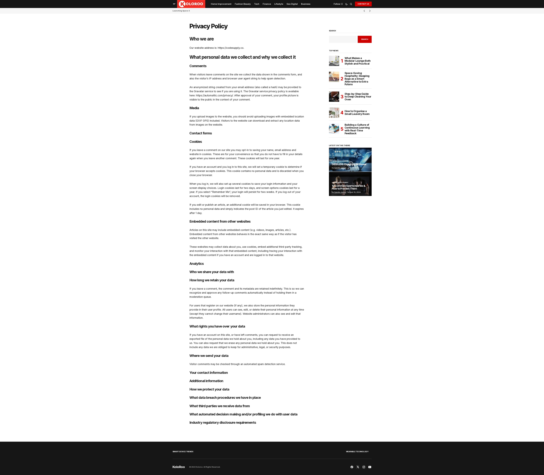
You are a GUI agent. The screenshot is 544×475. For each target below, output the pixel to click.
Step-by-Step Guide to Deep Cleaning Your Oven (358, 96)
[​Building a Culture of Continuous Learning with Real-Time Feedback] (334, 128)
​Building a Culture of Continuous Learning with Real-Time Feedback (357, 129)
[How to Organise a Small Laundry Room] (334, 112)
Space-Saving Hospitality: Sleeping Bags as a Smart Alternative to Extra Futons (357, 79)
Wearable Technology (357, 451)
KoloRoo (179, 467)
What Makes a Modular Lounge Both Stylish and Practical (358, 61)
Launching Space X (181, 11)
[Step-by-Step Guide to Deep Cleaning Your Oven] (334, 96)
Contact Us (363, 4)
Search (332, 31)
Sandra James (340, 168)
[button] (174, 4)
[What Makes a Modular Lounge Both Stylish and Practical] (334, 61)
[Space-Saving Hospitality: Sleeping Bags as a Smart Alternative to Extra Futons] (334, 77)
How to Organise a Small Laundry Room (357, 112)
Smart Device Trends (183, 451)
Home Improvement (341, 161)
